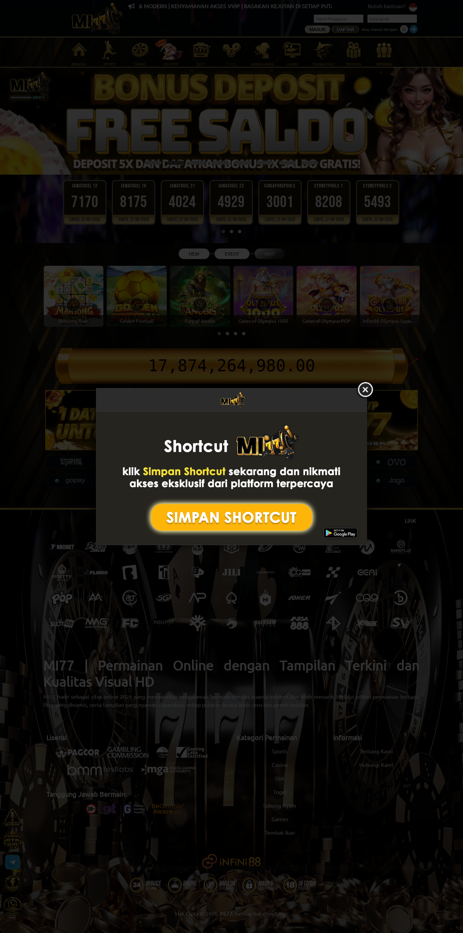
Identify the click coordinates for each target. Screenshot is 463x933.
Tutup (365, 390)
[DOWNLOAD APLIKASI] (231, 478)
